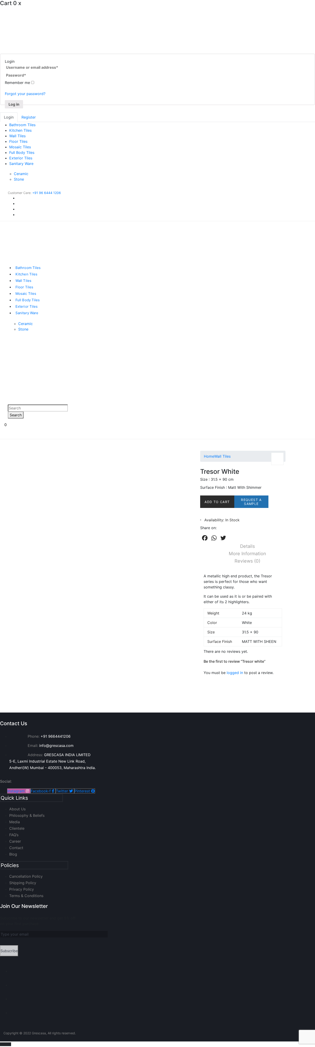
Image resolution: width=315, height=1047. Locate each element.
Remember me (18, 82)
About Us (17, 809)
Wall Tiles (17, 136)
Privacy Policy (21, 889)
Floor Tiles (18, 141)
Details (247, 546)
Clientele (16, 828)
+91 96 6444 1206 (46, 193)
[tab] (247, 546)
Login (9, 117)
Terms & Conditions (26, 895)
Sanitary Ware (21, 163)
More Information (247, 553)
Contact (16, 847)
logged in (235, 672)
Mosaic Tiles (20, 147)
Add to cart (217, 502)
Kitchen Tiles (20, 130)
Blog (13, 854)
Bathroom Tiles (22, 124)
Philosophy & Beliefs (27, 815)
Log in (14, 104)
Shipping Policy (22, 882)
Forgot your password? (25, 93)
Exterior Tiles (20, 158)
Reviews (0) (247, 561)
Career (15, 841)
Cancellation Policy (26, 876)
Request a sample (251, 502)
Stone (19, 179)
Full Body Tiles (21, 152)
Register (28, 117)
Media (14, 822)
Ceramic (21, 173)
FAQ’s (13, 834)
